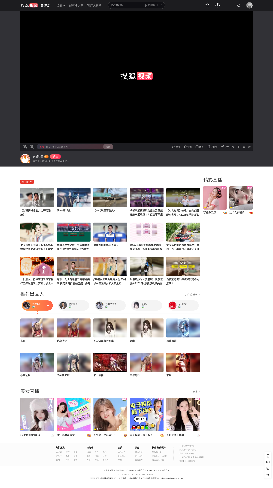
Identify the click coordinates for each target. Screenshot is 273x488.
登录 (41, 146)
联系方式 (140, 470)
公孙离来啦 (63, 375)
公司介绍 (165, 470)
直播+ (164, 456)
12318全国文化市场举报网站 (191, 457)
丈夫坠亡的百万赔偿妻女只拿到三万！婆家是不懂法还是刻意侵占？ (182, 249)
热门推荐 (27, 181)
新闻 (58, 460)
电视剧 (59, 452)
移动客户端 (156, 452)
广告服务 (130, 470)
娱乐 (75, 452)
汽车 (97, 456)
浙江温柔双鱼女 (66, 435)
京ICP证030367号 (187, 461)
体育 (68, 460)
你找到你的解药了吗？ (106, 245)
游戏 (104, 452)
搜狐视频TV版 (158, 460)
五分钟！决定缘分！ (104, 435)
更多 (195, 391)
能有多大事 (76, 5)
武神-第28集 (64, 210)
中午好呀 (135, 375)
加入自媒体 (191, 294)
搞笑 (89, 452)
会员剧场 (121, 456)
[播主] (25, 158)
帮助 (120, 460)
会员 (120, 447)
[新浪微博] (249, 147)
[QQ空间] (244, 147)
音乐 (97, 452)
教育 (89, 456)
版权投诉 (139, 460)
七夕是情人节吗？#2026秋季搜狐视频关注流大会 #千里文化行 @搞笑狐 (36, 249)
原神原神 (171, 341)
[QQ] (238, 147)
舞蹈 (97, 460)
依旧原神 (98, 375)
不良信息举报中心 (187, 446)
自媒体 (90, 447)
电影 (68, 456)
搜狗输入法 (108, 470)
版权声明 (122, 478)
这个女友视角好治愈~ (241, 212)
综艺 (68, 452)
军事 (89, 460)
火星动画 (38, 156)
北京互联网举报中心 (188, 450)
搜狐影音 (156, 456)
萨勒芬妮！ (63, 341)
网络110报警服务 (186, 453)
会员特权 (121, 452)
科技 (104, 456)
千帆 (75, 460)
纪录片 (59, 456)
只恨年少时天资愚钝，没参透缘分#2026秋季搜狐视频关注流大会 (146, 283)
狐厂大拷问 (94, 5)
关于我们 (139, 456)
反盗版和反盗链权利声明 (139, 478)
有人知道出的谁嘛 (103, 341)
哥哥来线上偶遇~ (175, 435)
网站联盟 (139, 452)
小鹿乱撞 (25, 375)
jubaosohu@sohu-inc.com (172, 478)
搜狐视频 (29, 5)
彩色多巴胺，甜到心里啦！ (218, 212)
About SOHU (153, 470)
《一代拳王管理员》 (104, 210)
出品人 (105, 460)
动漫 (75, 456)
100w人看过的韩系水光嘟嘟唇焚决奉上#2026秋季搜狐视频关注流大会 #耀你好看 (146, 249)
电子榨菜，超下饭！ (141, 435)
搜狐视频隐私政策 (108, 478)
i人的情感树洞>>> (30, 435)
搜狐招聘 (120, 470)
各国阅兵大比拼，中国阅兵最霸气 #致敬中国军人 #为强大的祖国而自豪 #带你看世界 (73, 249)
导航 (59, 5)
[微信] (232, 147)
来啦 (22, 341)
